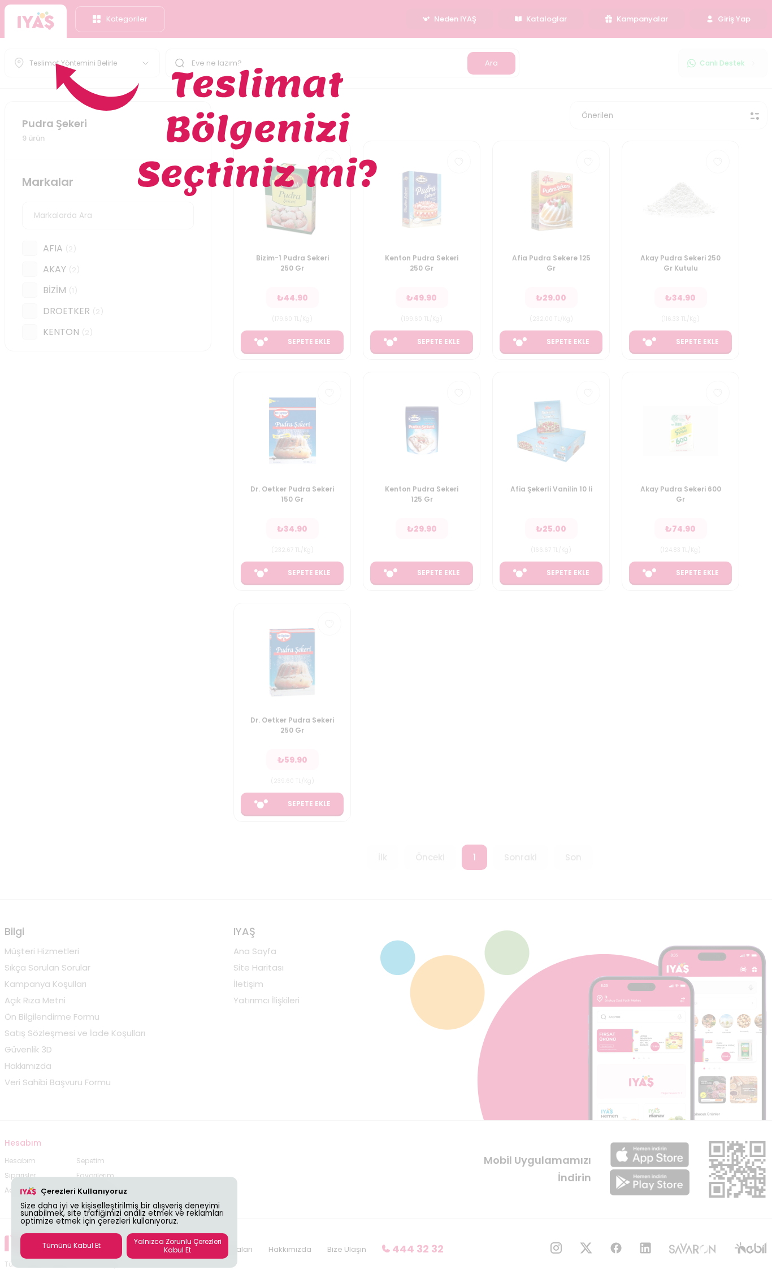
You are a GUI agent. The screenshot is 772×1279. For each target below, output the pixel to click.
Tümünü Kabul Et (71, 1245)
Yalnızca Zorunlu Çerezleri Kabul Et (178, 1245)
